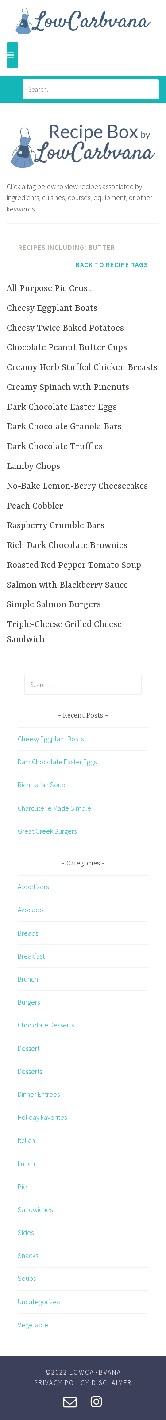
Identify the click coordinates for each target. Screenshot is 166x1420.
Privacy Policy (61, 1382)
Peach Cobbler (35, 506)
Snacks (28, 1255)
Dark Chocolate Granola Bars (64, 427)
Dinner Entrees (39, 1094)
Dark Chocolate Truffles (55, 447)
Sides (26, 1232)
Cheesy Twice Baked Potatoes (65, 328)
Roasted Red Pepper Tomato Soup (74, 565)
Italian (26, 1140)
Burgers (29, 1001)
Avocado (30, 909)
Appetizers (33, 886)
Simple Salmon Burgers (54, 605)
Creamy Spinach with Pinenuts (68, 387)
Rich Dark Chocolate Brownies (67, 545)
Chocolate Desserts (46, 1024)
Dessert (28, 1048)
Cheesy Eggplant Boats (52, 308)
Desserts (30, 1071)
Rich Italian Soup (42, 784)
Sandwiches (35, 1209)
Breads (28, 933)
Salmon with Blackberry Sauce (67, 585)
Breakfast (31, 956)
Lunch (26, 1163)
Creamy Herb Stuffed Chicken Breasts (82, 368)
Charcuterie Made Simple (54, 808)
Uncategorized (39, 1301)
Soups (27, 1278)
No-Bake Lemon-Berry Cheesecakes (77, 486)
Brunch (28, 978)
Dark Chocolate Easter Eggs (62, 407)
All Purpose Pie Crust (49, 288)
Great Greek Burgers (47, 831)
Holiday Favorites (42, 1117)
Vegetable (33, 1324)
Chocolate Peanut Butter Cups (67, 348)
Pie (22, 1186)
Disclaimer (112, 1382)
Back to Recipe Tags (112, 265)
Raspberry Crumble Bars (55, 526)
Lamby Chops (33, 466)
